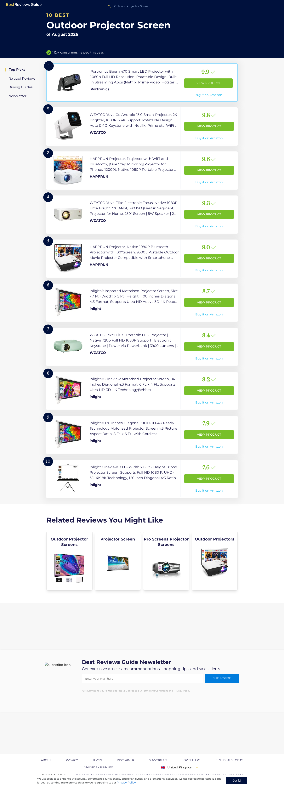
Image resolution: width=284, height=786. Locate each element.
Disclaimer (125, 760)
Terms (97, 760)
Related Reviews (22, 78)
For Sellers (191, 760)
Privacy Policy (126, 782)
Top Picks (17, 69)
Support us (158, 760)
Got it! (236, 780)
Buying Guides (20, 87)
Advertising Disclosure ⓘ (98, 766)
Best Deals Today (229, 760)
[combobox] (142, 6)
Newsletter (17, 96)
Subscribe (222, 678)
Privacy (72, 760)
